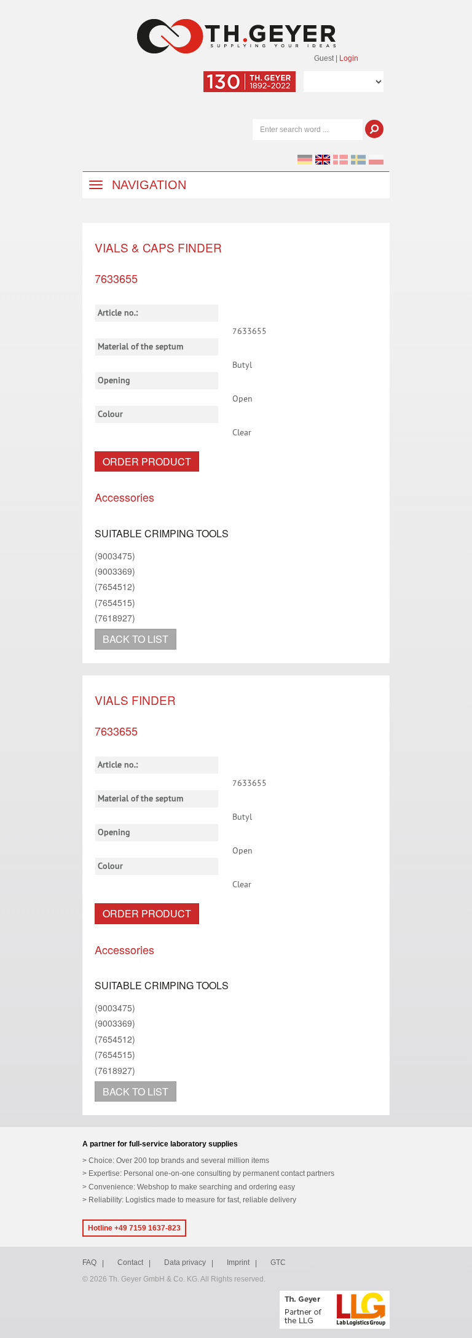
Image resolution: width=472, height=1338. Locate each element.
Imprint (238, 1262)
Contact (130, 1262)
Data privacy (185, 1262)
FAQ (89, 1262)
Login (348, 58)
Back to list (135, 639)
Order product (147, 461)
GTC (278, 1262)
